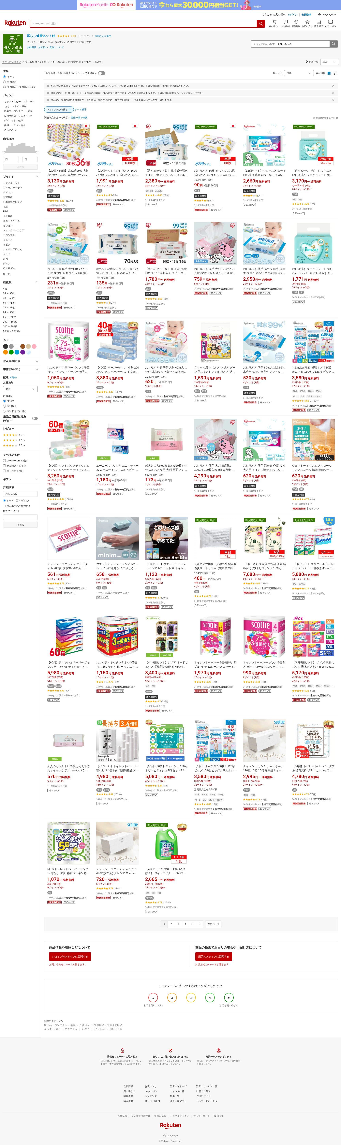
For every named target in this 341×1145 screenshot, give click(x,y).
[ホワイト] (17, 346)
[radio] (4, 76)
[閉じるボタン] (333, 86)
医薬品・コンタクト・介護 (59, 1025)
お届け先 (8, 382)
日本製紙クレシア (12, 202)
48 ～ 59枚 (9, 298)
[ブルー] (17, 352)
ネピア (6, 244)
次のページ (213, 924)
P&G (5, 211)
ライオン (8, 192)
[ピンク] (34, 346)
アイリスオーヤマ (12, 187)
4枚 (5, 288)
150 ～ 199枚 (10, 321)
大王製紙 (8, 216)
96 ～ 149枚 (9, 317)
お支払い (43, 47)
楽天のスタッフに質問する (213, 956)
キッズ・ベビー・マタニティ (61, 1029)
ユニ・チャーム (11, 221)
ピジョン (8, 225)
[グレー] (11, 346)
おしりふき (115, 1029)
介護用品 (84, 1025)
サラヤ (6, 254)
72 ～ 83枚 (9, 307)
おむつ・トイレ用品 (93, 1029)
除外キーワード (11, 511)
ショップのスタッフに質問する (70, 956)
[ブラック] (5, 346)
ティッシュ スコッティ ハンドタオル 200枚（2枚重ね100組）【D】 (67, 568)
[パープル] (22, 352)
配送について (57, 47)
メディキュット (11, 183)
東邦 (5, 258)
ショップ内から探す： (265, 44)
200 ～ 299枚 (10, 326)
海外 (14, 377)
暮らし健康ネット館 (41, 35)
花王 (5, 206)
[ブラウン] (22, 346)
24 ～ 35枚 (9, 293)
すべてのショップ (11, 61)
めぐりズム (9, 268)
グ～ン (6, 263)
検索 (21, 167)
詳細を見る (166, 100)
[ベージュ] (28, 346)
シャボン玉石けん (12, 249)
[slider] (3, 152)
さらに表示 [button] (10, 130)
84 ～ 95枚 (9, 312)
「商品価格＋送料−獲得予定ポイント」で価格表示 (70, 73)
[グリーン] (11, 352)
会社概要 (31, 47)
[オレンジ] (5, 352)
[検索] (261, 24)
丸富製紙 (8, 197)
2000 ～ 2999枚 (11, 331)
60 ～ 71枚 (9, 302)
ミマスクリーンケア (13, 230)
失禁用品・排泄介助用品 (108, 1025)
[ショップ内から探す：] (333, 44)
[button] (327, 15)
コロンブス (9, 235)
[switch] (35, 418)
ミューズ (8, 240)
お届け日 (8, 396)
